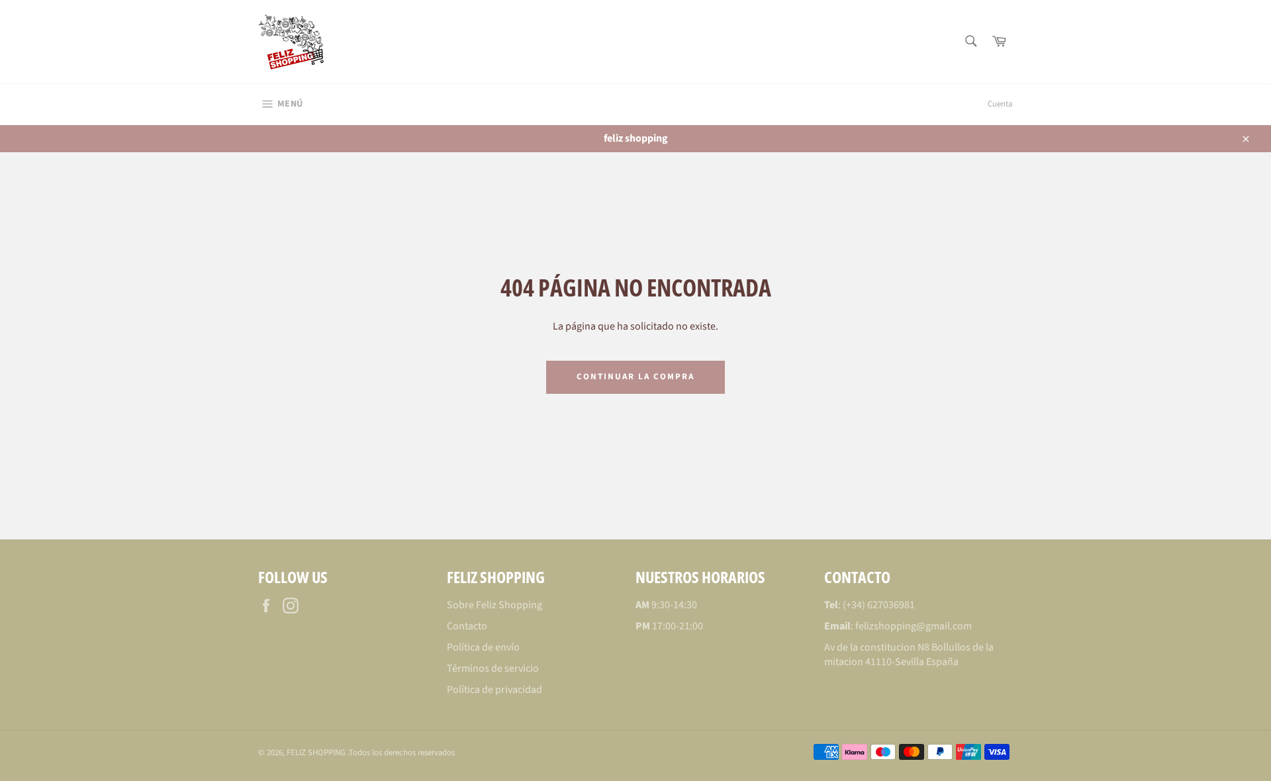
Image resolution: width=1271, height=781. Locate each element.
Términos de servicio (493, 668)
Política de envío (483, 647)
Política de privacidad (494, 689)
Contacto (467, 626)
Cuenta (1000, 104)
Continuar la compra (635, 377)
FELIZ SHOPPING (317, 752)
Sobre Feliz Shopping (494, 605)
